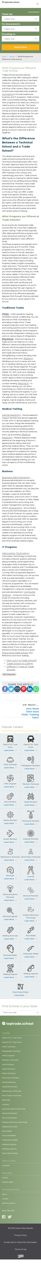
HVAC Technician (8, 1047)
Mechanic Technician (10, 1060)
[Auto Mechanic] (10, 800)
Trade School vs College (20, 663)
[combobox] (20, 19)
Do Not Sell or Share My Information (20, 1242)
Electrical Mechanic (9, 1113)
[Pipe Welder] (30, 933)
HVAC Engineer (8, 1056)
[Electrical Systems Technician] (10, 893)
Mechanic (23, 383)
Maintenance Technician (11, 1091)
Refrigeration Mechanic (11, 1051)
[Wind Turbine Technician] (30, 855)
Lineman (5, 1104)
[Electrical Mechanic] (30, 893)
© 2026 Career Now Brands (20, 1228)
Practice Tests (7, 1182)
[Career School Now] (20, 1256)
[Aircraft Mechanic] (10, 837)
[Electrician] (10, 873)
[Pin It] (23, 689)
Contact (5, 1199)
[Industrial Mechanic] (30, 837)
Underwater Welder (10, 1140)
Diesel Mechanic (8, 1069)
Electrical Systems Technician (13, 1109)
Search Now (20, 47)
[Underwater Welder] (30, 952)
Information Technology (15, 553)
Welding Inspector (9, 1149)
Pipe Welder (7, 1131)
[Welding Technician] (10, 933)
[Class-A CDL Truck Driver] (10, 743)
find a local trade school (15, 652)
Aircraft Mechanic (9, 1082)
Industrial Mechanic (10, 1087)
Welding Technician (9, 1127)
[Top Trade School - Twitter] (10, 1216)
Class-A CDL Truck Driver (12, 1038)
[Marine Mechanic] (10, 818)
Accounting (15, 507)
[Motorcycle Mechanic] (30, 818)
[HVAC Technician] (10, 763)
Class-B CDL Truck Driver (12, 1042)
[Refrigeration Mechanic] (30, 763)
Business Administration (16, 477)
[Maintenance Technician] (10, 855)
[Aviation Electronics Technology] (30, 914)
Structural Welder (9, 1136)
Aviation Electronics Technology (14, 1122)
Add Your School (8, 1203)
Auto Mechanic (8, 1064)
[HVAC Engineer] (10, 781)
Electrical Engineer (9, 1118)
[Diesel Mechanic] (30, 800)
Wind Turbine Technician (11, 1096)
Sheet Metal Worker (10, 1153)
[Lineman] (30, 873)
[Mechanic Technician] (30, 781)
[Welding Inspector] (30, 971)
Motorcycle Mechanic (10, 1078)
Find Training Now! (9, 674)
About (4, 1194)
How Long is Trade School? (22, 660)
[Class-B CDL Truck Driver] (30, 743)
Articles (5, 1178)
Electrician (6, 1100)
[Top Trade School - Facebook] (3, 1216)
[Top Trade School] (10, 4)
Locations (6, 1165)
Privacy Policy (20, 1235)
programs (7, 94)
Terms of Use (20, 1249)
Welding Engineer (9, 1144)
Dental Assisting (11, 415)
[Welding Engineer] (10, 971)
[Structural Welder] (10, 952)
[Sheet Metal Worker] (20, 990)
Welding (28, 358)
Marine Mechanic (9, 1073)
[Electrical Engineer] (10, 914)
